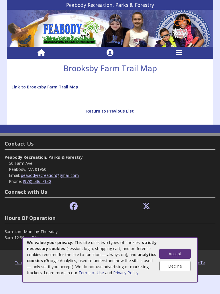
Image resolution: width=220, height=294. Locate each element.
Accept (175, 253)
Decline (175, 266)
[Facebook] (74, 206)
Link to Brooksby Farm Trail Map (44, 87)
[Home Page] (41, 53)
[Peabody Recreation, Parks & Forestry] (110, 28)
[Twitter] (146, 206)
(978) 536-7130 (37, 181)
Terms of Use (91, 272)
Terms (20, 262)
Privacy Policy (125, 272)
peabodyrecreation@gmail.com (50, 175)
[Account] (110, 53)
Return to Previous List (110, 111)
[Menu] (179, 53)
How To (198, 262)
